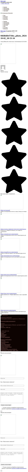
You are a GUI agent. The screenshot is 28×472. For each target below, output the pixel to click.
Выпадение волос (5, 342)
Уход (4, 15)
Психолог (5, 16)
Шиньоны (3, 335)
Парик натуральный (5, 210)
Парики (2, 333)
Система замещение (5, 337)
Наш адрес (3, 1)
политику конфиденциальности (19, 408)
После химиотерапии (5, 344)
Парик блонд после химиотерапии (9, 293)
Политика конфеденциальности (8, 321)
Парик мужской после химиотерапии (9, 252)
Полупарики (3, 334)
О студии (5, 17)
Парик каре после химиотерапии (8, 310)
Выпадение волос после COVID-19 (9, 349)
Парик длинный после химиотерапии (9, 234)
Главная (5, 7)
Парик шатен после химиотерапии (9, 274)
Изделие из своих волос (6, 346)
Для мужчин (6, 8)
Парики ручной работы (6, 339)
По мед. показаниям (5, 345)
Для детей (5, 10)
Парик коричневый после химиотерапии (10, 255)
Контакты (5, 19)
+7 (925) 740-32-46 (5, 3)
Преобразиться (4, 348)
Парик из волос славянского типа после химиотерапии (13, 229)
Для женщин (6, 9)
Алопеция (3, 343)
